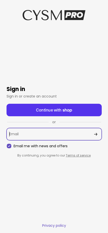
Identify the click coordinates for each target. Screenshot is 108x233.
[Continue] (95, 134)
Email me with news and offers (41, 146)
